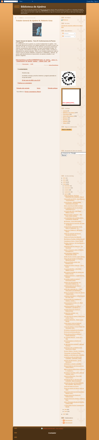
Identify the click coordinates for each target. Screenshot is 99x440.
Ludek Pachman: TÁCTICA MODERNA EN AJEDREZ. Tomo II (74, 196)
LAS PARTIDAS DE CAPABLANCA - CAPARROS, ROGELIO (74, 218)
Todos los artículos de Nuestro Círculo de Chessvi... (72, 234)
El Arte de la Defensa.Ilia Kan (72, 332)
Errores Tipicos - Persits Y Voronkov (74, 351)
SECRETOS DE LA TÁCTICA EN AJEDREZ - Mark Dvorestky (73, 380)
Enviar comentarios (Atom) (33, 91)
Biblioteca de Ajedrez (33, 6)
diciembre (67, 185)
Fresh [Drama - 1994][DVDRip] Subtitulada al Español (72, 203)
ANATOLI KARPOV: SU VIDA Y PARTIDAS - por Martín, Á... (72, 307)
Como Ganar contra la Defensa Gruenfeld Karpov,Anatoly (72, 324)
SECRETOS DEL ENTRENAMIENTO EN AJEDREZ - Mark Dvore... (74, 383)
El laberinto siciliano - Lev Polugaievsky (71, 313)
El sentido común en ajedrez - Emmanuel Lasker (72, 279)
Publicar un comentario (25, 83)
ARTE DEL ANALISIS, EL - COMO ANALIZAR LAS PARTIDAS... (73, 290)
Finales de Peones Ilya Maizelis (72, 237)
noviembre (67, 187)
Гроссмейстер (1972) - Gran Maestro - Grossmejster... (74, 199)
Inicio (38, 88)
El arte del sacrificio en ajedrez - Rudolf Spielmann (73, 334)
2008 (64, 184)
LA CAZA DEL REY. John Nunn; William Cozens (72, 212)
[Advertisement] (70, 140)
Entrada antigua (52, 88)
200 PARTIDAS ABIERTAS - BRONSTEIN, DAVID (71, 254)
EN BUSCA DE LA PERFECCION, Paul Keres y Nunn (73, 348)
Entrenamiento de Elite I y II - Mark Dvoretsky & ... (73, 303)
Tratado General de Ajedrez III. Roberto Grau (72, 396)
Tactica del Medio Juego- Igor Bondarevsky (72, 262)
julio (65, 409)
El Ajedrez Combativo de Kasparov (73, 330)
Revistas (65, 119)
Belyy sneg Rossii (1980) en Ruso (73, 205)
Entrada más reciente (23, 88)
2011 (64, 180)
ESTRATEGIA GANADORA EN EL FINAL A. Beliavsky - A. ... (73, 227)
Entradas (66, 33)
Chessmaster (68, 420)
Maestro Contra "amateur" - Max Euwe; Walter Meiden (73, 215)
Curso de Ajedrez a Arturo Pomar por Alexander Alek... (74, 327)
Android (65, 111)
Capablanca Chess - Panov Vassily (73, 241)
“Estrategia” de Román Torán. (72, 353)
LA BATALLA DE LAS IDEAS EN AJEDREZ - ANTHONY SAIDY (73, 358)
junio (65, 411)
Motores (65, 117)
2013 (64, 178)
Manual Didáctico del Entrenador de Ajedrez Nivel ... (74, 366)
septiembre (67, 192)
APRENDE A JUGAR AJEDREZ (72, 364)
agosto (66, 194)
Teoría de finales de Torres (71, 386)
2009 (64, 182)
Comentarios (67, 36)
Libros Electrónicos (53, 65)
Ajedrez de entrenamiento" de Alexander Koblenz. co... (72, 283)
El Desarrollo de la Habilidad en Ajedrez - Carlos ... (72, 300)
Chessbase (66, 114)
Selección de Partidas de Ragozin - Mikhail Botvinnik (73, 259)
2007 (64, 414)
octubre (66, 190)
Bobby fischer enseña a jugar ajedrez (74, 256)
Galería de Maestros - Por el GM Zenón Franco (73, 377)
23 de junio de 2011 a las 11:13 (31, 80)
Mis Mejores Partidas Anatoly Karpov (74, 239)
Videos (65, 123)
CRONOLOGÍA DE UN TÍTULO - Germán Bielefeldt (72, 286)
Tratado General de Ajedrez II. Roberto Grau (72, 310)
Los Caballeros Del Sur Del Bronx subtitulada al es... (73, 208)
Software (65, 121)
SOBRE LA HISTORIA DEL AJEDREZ (74, 355)
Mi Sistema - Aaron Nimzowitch (72, 221)
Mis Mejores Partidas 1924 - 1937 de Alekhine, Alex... (74, 373)
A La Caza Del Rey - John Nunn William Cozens (72, 269)
